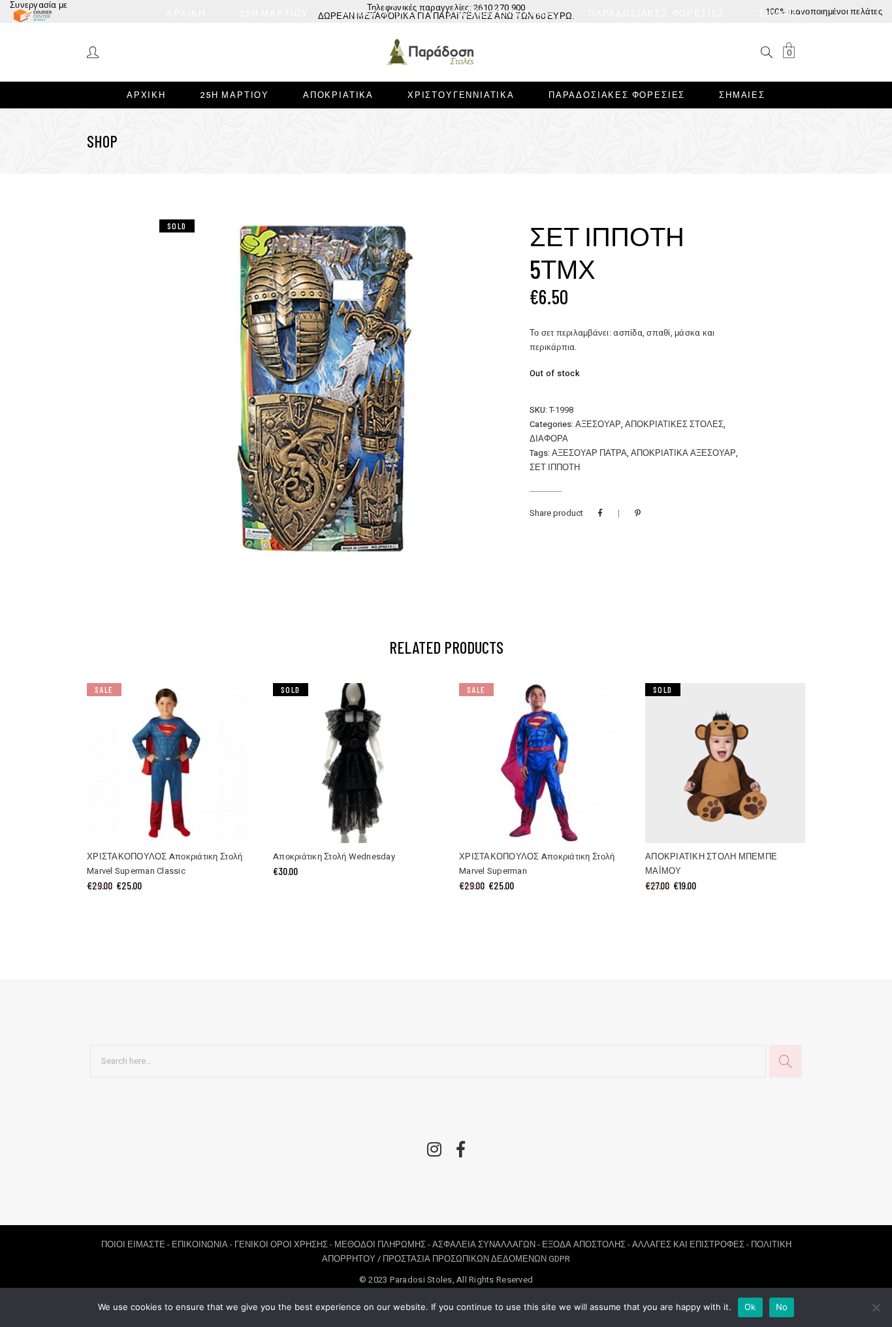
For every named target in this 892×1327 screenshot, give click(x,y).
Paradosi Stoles (421, 1279)
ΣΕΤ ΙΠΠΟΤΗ (555, 467)
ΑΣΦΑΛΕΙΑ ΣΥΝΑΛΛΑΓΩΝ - (487, 1244)
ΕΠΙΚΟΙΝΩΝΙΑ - (203, 1244)
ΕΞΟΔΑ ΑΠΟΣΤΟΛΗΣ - (587, 1244)
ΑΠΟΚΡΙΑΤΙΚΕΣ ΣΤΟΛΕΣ (674, 424)
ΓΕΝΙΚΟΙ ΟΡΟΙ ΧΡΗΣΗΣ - (284, 1244)
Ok (750, 1307)
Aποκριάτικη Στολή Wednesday (334, 856)
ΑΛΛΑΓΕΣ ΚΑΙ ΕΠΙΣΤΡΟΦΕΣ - (691, 1244)
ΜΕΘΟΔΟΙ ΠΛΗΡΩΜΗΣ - (383, 1244)
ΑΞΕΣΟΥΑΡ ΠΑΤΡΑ (589, 453)
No (782, 1307)
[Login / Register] (94, 51)
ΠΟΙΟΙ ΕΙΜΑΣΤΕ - (136, 1244)
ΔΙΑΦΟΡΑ (549, 438)
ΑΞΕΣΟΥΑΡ (598, 424)
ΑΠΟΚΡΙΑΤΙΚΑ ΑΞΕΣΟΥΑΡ (683, 453)
